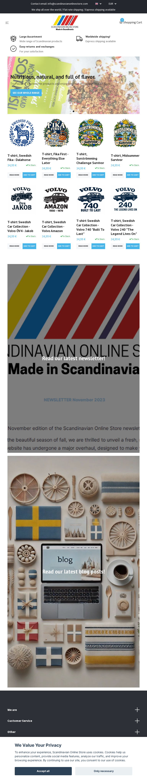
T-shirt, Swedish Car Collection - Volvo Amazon (54, 226)
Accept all (43, 771)
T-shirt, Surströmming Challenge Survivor (90, 158)
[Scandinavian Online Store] (65, 22)
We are (12, 710)
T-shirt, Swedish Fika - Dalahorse (19, 157)
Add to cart (29, 175)
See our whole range (26, 92)
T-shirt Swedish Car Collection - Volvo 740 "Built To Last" (90, 227)
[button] (70, 111)
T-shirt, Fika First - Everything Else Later (55, 158)
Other (11, 732)
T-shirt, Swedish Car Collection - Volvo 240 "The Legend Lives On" (124, 227)
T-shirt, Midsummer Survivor (125, 157)
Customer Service (19, 721)
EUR (111, 3)
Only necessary (104, 771)
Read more (14, 175)
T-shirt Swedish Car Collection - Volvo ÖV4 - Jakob (20, 226)
